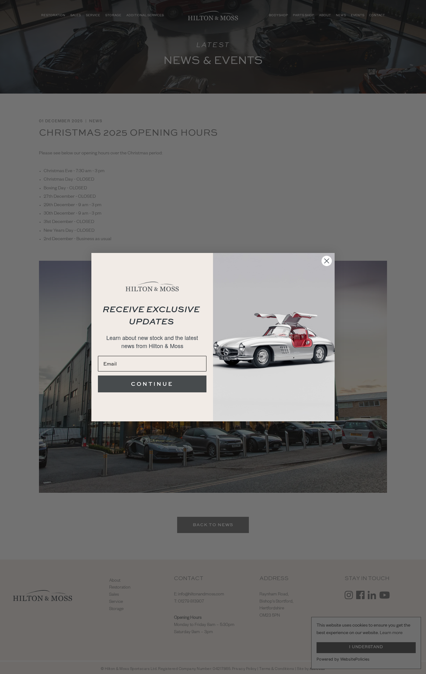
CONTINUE (152, 384)
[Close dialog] (326, 260)
